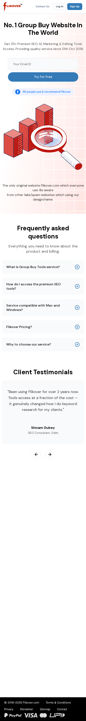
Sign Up (75, 6)
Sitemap (45, 709)
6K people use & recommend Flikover (47, 92)
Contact (62, 709)
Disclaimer (26, 709)
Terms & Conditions (58, 702)
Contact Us (42, 6)
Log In (59, 6)
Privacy (8, 709)
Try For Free (43, 77)
